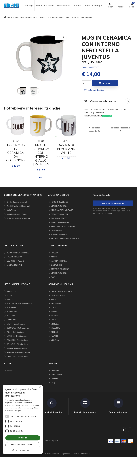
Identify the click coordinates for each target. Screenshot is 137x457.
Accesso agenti (51, 441)
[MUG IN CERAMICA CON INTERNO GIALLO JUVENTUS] (40, 125)
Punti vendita (63, 5)
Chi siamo (49, 5)
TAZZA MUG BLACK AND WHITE (66, 149)
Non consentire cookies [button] (23, 445)
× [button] (40, 387)
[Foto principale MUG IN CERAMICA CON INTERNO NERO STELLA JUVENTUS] (40, 59)
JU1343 (41, 141)
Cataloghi (97, 5)
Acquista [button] (106, 83)
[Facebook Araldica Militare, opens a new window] (130, 430)
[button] (11, 5)
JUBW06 (66, 141)
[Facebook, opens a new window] (123, 430)
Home (39, 5)
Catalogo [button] (28, 5)
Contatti (77, 5)
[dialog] (23, 419)
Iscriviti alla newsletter (113, 203)
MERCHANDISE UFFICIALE (26, 17)
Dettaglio (17, 410)
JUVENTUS (44, 17)
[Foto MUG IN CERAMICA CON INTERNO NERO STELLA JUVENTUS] (21, 91)
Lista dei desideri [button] (95, 90)
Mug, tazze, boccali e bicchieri (79, 17)
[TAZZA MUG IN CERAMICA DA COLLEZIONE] (15, 125)
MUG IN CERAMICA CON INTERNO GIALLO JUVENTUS (41, 154)
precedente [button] (94, 129)
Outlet (86, 5)
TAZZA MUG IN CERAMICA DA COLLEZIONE (16, 152)
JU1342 (16, 141)
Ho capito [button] (23, 438)
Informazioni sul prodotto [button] (102, 101)
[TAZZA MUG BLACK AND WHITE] (66, 125)
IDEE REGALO (58, 17)
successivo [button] (120, 127)
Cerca (110, 7)
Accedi (121, 7)
